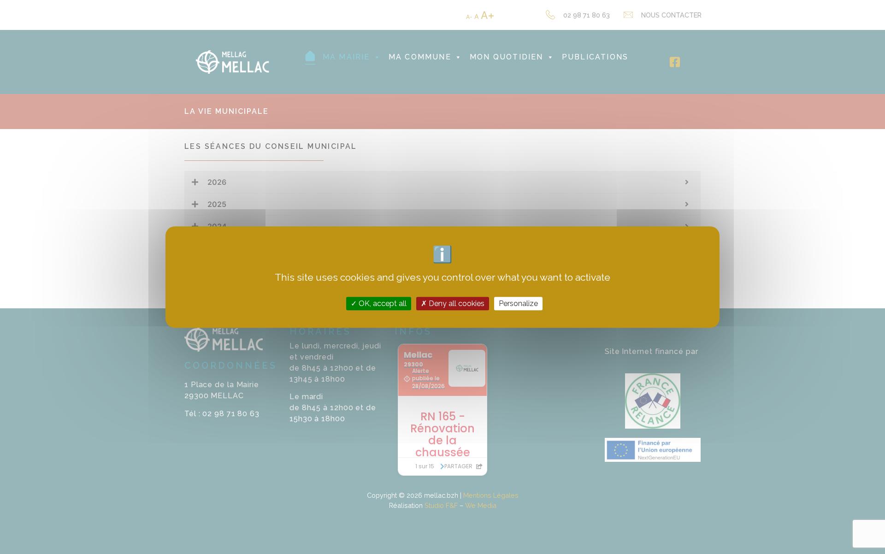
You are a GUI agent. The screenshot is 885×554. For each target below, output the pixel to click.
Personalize (518, 303)
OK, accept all (382, 303)
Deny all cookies (455, 303)
